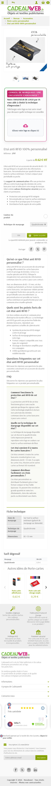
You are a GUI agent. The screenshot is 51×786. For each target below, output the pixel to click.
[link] (31, 249)
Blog (13, 2)
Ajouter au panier (39, 235)
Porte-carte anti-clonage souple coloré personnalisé (35, 594)
